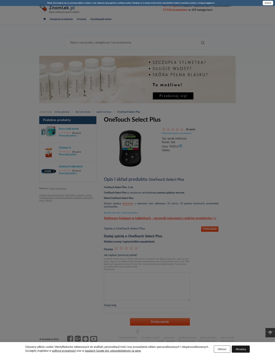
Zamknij (268, 3)
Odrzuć (222, 349)
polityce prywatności (64, 351)
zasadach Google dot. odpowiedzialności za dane (113, 351)
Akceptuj (241, 349)
